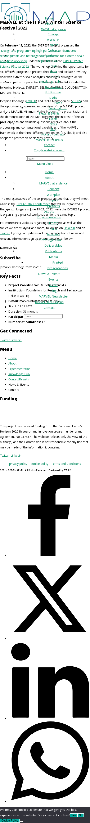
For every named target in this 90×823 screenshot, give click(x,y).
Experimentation (49, 217)
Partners (53, 206)
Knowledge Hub (49, 240)
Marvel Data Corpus (49, 302)
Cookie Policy (9, 820)
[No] (21, 821)
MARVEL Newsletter (53, 296)
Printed (57, 262)
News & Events (49, 274)
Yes (73, 815)
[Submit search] (64, 317)
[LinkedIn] (49, 718)
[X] (49, 638)
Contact (49, 307)
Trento (53, 223)
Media (53, 257)
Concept (53, 189)
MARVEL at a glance (53, 183)
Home (49, 172)
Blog (53, 291)
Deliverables (53, 245)
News (53, 285)
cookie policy (39, 464)
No (80, 815)
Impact (53, 200)
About (49, 177)
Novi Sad (53, 234)
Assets (49, 211)
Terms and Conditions (66, 464)
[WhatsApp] (49, 802)
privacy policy (18, 464)
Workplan (53, 194)
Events (53, 279)
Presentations (57, 268)
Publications (53, 251)
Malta (53, 228)
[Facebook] (49, 555)
